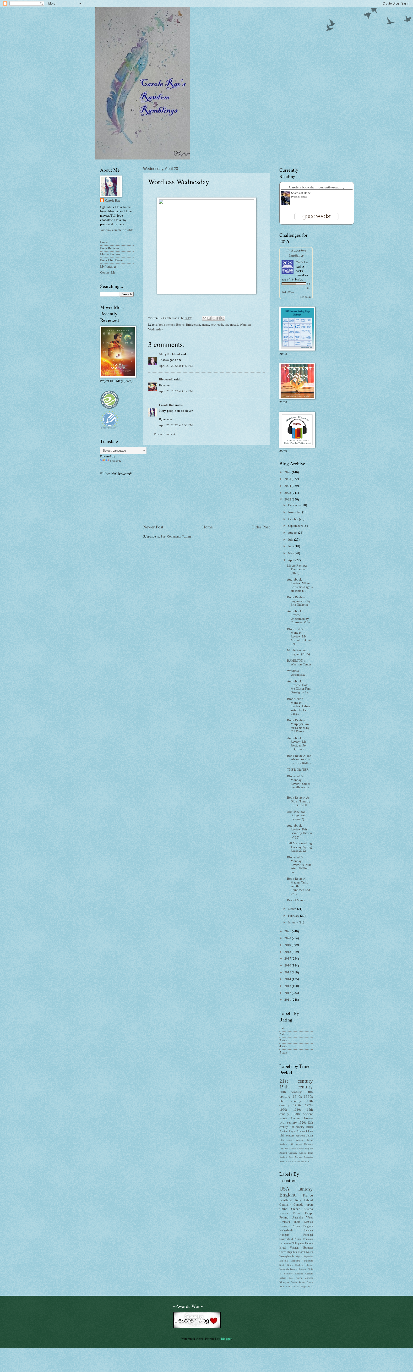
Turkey (309, 1243)
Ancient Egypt (287, 1131)
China (283, 1209)
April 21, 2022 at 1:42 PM (176, 366)
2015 (288, 972)
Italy (298, 1200)
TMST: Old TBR (298, 769)
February (294, 915)
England (288, 1194)
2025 (288, 479)
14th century (288, 1122)
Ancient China (305, 1131)
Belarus (302, 1269)
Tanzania (296, 1286)
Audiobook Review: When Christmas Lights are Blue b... (300, 585)
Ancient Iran (286, 1157)
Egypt (309, 1213)
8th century (290, 1148)
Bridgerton (193, 324)
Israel (282, 1247)
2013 (288, 986)
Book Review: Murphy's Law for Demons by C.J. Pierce (298, 726)
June (291, 546)
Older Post (260, 527)
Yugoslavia (306, 1286)
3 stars (283, 1040)
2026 (288, 472)
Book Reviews (109, 248)
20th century (290, 1092)
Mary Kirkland (169, 354)
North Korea (305, 1252)
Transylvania (286, 1256)
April (291, 560)
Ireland (308, 1200)
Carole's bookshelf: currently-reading (316, 187)
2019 (288, 945)
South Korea (286, 1265)
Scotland (285, 1200)
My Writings (108, 266)
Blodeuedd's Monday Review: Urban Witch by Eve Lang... (298, 706)
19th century (296, 1086)
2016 (288, 965)
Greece (295, 1209)
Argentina (308, 1256)
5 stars (283, 1052)
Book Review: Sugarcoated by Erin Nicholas (299, 601)
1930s (296, 1114)
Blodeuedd (166, 379)
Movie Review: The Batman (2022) (297, 569)
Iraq (291, 1278)
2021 (288, 931)
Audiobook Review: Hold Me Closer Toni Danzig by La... (299, 687)
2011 (288, 999)
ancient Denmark (304, 1144)
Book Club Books (112, 260)
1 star (282, 1028)
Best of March (296, 900)
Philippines (297, 1243)
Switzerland (286, 1239)
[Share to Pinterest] (222, 318)
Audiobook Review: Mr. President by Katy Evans (297, 743)
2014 (288, 979)
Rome (296, 1213)
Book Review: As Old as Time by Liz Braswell (298, 801)
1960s (297, 1105)
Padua (294, 1282)
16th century (290, 1101)
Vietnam (294, 1247)
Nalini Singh (300, 196)
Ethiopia (283, 1260)
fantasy (305, 1188)
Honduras (295, 1260)
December (295, 505)
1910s (309, 1127)
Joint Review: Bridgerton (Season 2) (296, 815)
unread (233, 324)
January (293, 922)
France (308, 1195)
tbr (226, 324)
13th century (296, 1127)
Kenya (299, 1278)
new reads (217, 324)
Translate (116, 461)
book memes (166, 324)
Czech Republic (288, 1252)
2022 (288, 499)
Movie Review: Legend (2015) (298, 652)
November (295, 512)
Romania (308, 1239)
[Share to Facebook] (218, 318)
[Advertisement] (206, 484)
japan (309, 1204)
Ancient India (306, 1153)
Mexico (308, 1222)
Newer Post (153, 527)
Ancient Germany (288, 1153)
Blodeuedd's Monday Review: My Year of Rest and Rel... (299, 636)
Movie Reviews (110, 254)
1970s (309, 1105)
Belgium (308, 1226)
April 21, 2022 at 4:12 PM (176, 391)
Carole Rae (166, 405)
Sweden (308, 1230)
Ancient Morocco (287, 1161)
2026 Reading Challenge (296, 253)
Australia (297, 1217)
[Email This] (204, 318)
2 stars (283, 1034)
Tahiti (288, 1286)
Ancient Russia (304, 1140)
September (295, 525)
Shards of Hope (301, 193)
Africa (296, 1226)
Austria (308, 1209)
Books (180, 324)
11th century (286, 1135)
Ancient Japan (304, 1135)
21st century (296, 1081)
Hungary (284, 1234)
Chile (310, 1269)
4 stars (283, 1046)
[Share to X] (213, 318)
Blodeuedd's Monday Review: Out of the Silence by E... (298, 784)
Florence (299, 1273)
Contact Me (107, 272)
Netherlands (286, 1230)
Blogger (226, 1338)
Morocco (308, 1278)
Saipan (302, 1282)
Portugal (308, 1234)
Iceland (282, 1278)
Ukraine (309, 1265)
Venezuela (284, 1269)
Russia (283, 1213)
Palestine (308, 1260)
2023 (288, 492)
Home (207, 527)
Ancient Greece (301, 1118)
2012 (288, 993)
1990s (308, 1096)
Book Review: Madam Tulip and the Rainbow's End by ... (298, 886)
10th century (286, 1140)
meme (205, 324)
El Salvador (285, 1273)
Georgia (309, 1273)
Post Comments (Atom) (176, 536)
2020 (288, 938)
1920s (302, 1122)
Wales (309, 1217)
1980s (297, 1109)
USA (284, 1188)
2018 (288, 952)
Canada (298, 1204)
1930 (281, 1148)
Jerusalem (285, 1243)
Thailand (299, 1265)
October (293, 519)
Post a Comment (164, 434)
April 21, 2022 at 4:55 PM (176, 425)
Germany (285, 1204)
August (293, 532)
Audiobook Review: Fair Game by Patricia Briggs (300, 831)
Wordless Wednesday (296, 672)
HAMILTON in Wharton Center (299, 662)
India (297, 1222)
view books (305, 296)
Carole (299, 262)
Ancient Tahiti (303, 1161)
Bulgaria (308, 1247)
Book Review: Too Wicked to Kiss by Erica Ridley (299, 759)
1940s (297, 1096)
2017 (288, 958)
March (292, 909)
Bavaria (293, 1269)
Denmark (284, 1222)
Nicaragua (284, 1282)
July (291, 539)
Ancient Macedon (304, 1157)
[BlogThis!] (209, 318)
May (291, 553)
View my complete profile (116, 230)
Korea (297, 1239)
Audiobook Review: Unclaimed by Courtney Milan (299, 617)
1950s (283, 1109)
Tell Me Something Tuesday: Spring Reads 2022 (299, 847)
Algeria (298, 1256)
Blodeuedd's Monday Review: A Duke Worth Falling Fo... (299, 865)
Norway (284, 1226)
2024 (288, 486)
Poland (283, 1217)
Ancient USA (286, 1144)
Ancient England (305, 1148)
